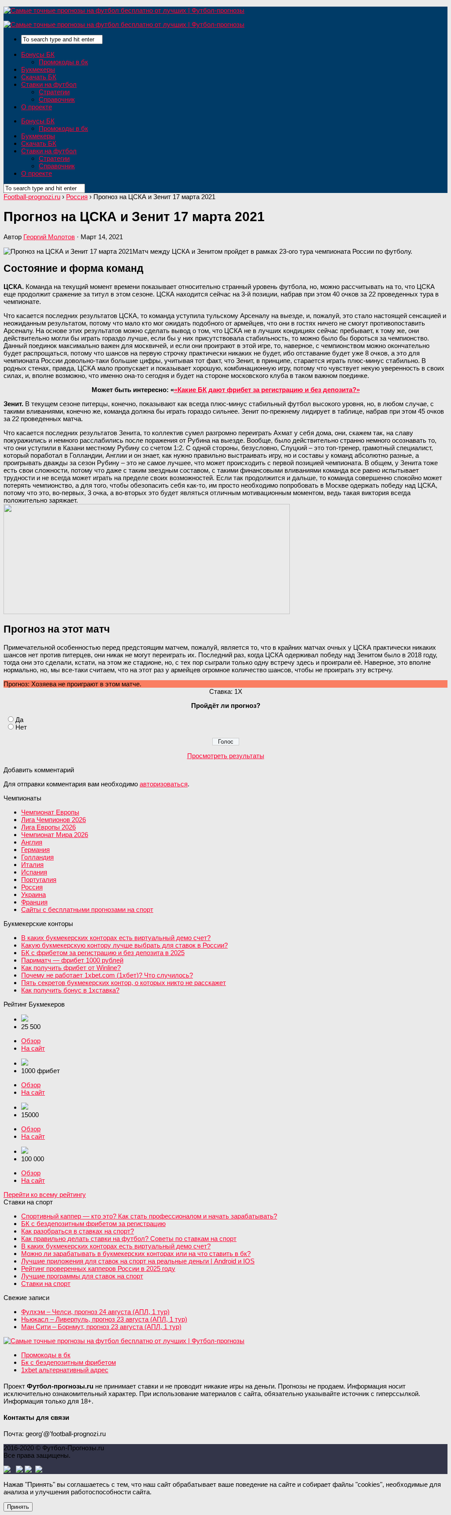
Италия (32, 864)
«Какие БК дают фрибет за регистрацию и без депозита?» (267, 389)
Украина (33, 894)
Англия (31, 842)
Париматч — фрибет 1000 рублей (72, 960)
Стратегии (54, 92)
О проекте (36, 107)
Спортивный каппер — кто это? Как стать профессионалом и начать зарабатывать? (149, 1216)
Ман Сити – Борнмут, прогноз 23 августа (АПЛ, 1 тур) (101, 1326)
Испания (34, 872)
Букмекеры (38, 69)
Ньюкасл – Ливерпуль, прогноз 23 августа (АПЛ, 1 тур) (104, 1319)
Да (19, 719)
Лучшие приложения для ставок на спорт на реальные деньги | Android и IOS (138, 1261)
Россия (32, 887)
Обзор (31, 1041)
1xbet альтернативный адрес (64, 1370)
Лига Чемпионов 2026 (53, 819)
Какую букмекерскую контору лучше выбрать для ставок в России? (124, 945)
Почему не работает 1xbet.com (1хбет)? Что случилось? (107, 975)
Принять (18, 1507)
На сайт (33, 1048)
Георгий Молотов (49, 237)
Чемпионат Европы (50, 812)
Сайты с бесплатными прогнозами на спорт (87, 909)
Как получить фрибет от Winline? (71, 967)
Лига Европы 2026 (48, 827)
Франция (34, 902)
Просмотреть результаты (225, 755)
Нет (21, 727)
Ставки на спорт (45, 1283)
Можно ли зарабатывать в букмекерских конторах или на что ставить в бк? (136, 1253)
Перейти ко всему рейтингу (45, 1194)
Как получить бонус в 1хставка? (70, 990)
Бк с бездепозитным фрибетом (68, 1362)
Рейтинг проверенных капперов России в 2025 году (98, 1268)
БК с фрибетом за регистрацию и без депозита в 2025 (103, 952)
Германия (35, 849)
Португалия (38, 879)
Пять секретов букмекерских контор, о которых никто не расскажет (123, 982)
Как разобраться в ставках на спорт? (77, 1231)
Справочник (57, 99)
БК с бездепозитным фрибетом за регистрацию (93, 1223)
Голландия (37, 857)
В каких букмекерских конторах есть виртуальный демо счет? (116, 937)
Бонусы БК (38, 54)
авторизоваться (164, 784)
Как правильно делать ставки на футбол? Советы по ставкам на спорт (129, 1238)
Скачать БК (38, 77)
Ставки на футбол (49, 84)
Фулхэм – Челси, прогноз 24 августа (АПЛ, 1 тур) (95, 1311)
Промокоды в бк (63, 62)
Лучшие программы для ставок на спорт (82, 1276)
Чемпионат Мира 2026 (54, 834)
